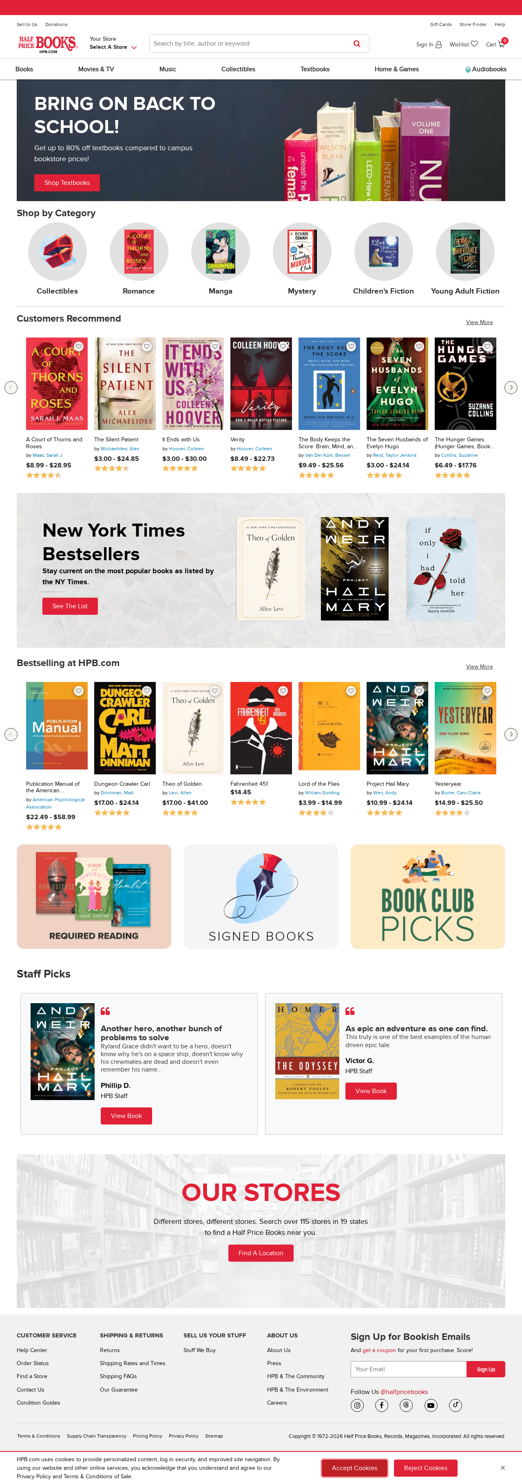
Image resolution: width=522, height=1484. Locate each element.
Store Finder (473, 24)
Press (274, 1363)
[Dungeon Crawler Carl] (125, 728)
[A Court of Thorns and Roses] (57, 384)
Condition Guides (38, 1402)
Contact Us (30, 1389)
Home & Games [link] (397, 69)
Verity (237, 439)
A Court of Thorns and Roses (54, 443)
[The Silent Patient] (125, 384)
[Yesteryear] (465, 728)
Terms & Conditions (38, 1436)
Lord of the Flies (319, 784)
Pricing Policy (147, 1436)
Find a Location (261, 1253)
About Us (279, 1350)
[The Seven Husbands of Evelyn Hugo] (397, 384)
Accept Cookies (354, 1468)
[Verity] (261, 384)
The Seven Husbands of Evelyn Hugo (397, 443)
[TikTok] (455, 1405)
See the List (70, 606)
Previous (11, 387)
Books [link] (24, 69)
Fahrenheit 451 (249, 784)
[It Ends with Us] (193, 384)
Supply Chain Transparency (96, 1436)
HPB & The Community (296, 1376)
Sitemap (214, 1436)
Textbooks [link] (315, 69)
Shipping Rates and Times (133, 1363)
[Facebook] (381, 1405)
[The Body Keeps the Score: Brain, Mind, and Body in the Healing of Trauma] (329, 384)
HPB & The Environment (297, 1389)
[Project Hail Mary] (397, 728)
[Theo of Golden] (193, 728)
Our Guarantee (119, 1389)
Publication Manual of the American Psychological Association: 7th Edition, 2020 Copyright (56, 788)
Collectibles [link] (238, 69)
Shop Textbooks (67, 183)
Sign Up (486, 1369)
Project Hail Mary (388, 784)
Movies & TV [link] (96, 69)
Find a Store (32, 1376)
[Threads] (406, 1405)
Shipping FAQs (118, 1376)
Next (511, 387)
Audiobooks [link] (489, 69)
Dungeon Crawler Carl (122, 784)
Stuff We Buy (200, 1350)
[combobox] (259, 44)
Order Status (33, 1363)
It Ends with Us (181, 439)
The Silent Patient (116, 439)
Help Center (32, 1350)
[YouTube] (431, 1405)
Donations (56, 24)
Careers (277, 1402)
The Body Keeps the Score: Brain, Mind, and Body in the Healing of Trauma (327, 443)
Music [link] (167, 69)
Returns (110, 1350)
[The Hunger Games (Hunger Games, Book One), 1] (465, 384)
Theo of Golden (182, 784)
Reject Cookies (425, 1468)
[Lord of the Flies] (329, 728)
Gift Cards (441, 24)
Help (500, 24)
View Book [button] (126, 1116)
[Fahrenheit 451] (261, 728)
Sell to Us (27, 24)
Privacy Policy (184, 1436)
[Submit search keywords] (359, 43)
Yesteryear (448, 784)
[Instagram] (357, 1405)
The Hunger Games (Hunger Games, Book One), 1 (462, 443)
